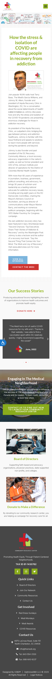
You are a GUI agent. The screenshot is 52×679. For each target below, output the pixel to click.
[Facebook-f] (17, 571)
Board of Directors (26, 459)
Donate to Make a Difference (26, 507)
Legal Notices (36, 675)
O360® (17, 672)
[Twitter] (34, 571)
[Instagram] (26, 571)
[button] (45, 6)
